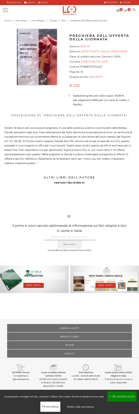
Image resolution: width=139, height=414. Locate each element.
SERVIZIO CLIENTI (69, 336)
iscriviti (69, 244)
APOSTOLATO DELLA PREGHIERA (104, 51)
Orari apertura (86, 372)
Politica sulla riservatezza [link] (80, 406)
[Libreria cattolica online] (69, 11)
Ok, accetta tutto (123, 396)
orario (44, 3)
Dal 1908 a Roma (20, 372)
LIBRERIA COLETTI (69, 328)
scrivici (31, 3)
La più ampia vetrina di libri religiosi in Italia (118, 374)
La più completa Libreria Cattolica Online (53, 374)
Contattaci (15, 3)
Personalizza (50, 406)
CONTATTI (69, 353)
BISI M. (80, 182)
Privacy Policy (84, 250)
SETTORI (69, 345)
